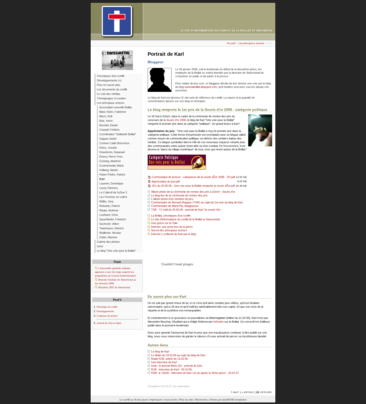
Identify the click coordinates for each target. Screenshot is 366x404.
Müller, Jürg (106, 201)
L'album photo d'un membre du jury (172, 198)
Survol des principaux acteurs (169, 230)
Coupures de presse (107, 316)
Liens (100, 246)
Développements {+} (109, 80)
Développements (105, 311)
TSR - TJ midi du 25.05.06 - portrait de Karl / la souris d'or (186, 209)
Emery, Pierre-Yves (111, 156)
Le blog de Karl (160, 351)
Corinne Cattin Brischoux (114, 143)
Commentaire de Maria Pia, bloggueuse (174, 205)
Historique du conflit (107, 307)
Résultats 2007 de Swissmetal (114, 287)
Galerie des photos (108, 241)
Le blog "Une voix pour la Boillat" (116, 250)
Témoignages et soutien (111, 98)
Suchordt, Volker (109, 223)
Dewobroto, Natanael (112, 152)
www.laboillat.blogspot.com (201, 86)
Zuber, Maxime (108, 237)
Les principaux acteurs (251, 43)
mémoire (218, 321)
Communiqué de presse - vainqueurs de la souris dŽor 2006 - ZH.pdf (193, 176)
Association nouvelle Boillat (115, 107)
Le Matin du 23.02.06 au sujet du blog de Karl (178, 355)
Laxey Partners (108, 187)
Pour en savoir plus (108, 84)
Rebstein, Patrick (109, 205)
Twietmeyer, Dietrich (111, 228)
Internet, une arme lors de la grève (172, 226)
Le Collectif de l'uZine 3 (113, 192)
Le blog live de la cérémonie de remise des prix (179, 195)
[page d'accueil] (183, 39)
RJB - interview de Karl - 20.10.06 (171, 369)
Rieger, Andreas (109, 210)
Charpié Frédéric (109, 129)
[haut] (235, 392)
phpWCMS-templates (234, 399)
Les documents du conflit (112, 89)
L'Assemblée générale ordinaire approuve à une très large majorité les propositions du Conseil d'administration (115, 272)
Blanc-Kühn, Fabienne (112, 111)
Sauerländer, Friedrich (112, 219)
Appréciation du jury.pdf (166, 181)
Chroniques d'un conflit (110, 75)
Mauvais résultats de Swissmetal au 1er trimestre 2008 (115, 282)
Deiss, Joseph (108, 147)
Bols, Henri (106, 120)
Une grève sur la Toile (164, 223)
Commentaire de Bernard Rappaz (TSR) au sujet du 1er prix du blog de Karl (197, 202)
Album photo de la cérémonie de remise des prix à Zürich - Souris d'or (193, 191)
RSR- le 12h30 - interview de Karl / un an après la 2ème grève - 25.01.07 (195, 372)
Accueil (231, 43)
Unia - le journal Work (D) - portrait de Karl (176, 365)
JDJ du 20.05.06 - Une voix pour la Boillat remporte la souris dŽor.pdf (193, 185)
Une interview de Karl (164, 362)
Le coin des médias (108, 93)
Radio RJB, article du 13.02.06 (169, 358)
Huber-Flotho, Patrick (112, 174)
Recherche (201, 399)
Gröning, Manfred (110, 161)
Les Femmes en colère (113, 196)
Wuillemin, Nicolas (110, 232)
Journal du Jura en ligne (109, 323)
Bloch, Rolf (105, 116)
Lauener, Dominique (111, 183)
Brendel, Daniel (108, 125)
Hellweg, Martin (108, 170)
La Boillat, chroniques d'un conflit (170, 215)
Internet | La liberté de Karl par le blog (173, 233)
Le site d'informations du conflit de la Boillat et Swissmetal (185, 219)
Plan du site (186, 399)
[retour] (248, 392)
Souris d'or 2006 (176, 119)
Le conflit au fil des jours (133, 399)
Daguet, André (108, 138)
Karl (102, 178)
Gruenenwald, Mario (111, 165)
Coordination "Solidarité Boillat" (117, 134)
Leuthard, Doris (108, 214)
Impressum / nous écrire (163, 399)
